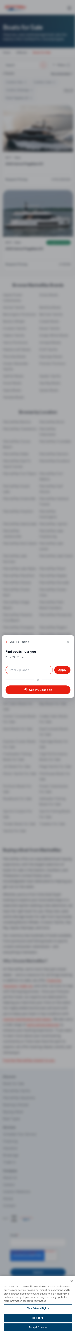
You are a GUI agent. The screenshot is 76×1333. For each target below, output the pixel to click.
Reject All (37, 1317)
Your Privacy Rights (38, 1308)
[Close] (72, 1281)
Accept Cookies (38, 1327)
